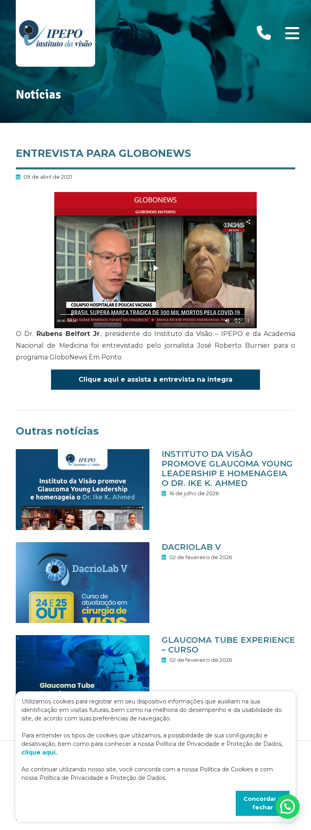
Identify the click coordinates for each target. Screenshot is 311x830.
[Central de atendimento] (264, 33)
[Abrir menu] (292, 33)
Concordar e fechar (262, 803)
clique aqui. (39, 752)
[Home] (55, 33)
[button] (287, 806)
